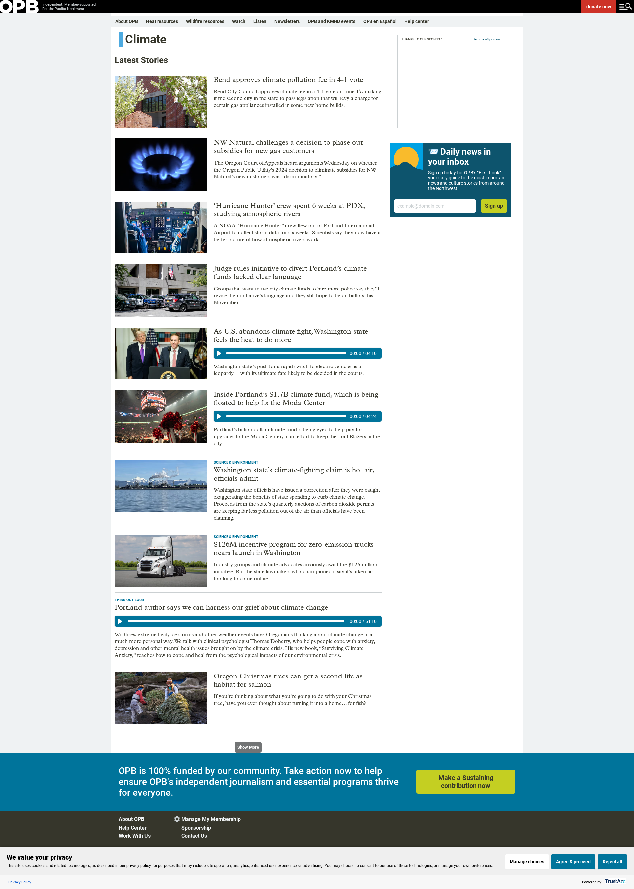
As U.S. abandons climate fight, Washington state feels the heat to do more (291, 335)
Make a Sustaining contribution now (466, 782)
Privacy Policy (19, 881)
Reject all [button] (612, 861)
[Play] (219, 353)
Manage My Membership (211, 819)
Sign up (494, 206)
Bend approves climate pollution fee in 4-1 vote (288, 79)
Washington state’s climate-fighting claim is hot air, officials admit (294, 474)
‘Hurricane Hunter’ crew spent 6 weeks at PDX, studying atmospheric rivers (289, 209)
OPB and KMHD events (331, 21)
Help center (417, 21)
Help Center (133, 828)
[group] (298, 353)
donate (598, 6)
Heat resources (162, 21)
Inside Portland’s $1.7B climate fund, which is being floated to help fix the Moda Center (296, 398)
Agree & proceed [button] (573, 861)
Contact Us (194, 836)
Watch (238, 21)
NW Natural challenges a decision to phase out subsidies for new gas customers (288, 146)
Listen (259, 21)
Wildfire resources (205, 21)
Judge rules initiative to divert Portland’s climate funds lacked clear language (290, 272)
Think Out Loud (129, 600)
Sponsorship (196, 828)
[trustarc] (614, 882)
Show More (248, 747)
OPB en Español (380, 21)
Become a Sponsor (486, 39)
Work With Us (135, 836)
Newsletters (287, 21)
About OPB (126, 21)
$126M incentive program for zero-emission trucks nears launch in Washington (294, 548)
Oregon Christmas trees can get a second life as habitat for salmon (288, 680)
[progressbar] (286, 353)
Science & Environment (236, 462)
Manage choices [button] (527, 861)
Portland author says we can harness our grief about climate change (221, 607)
